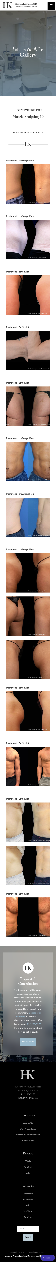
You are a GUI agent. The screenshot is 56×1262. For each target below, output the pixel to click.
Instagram (28, 1194)
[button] (28, 132)
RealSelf (28, 1167)
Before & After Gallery (28, 1135)
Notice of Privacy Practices (16, 1256)
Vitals (28, 1161)
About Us (28, 1123)
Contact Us (28, 1141)
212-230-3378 (34, 1024)
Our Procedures (28, 1129)
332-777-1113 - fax (28, 1098)
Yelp (28, 1173)
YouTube (28, 1211)
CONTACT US (28, 1042)
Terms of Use (33, 1256)
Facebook (28, 1200)
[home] (23, 5)
